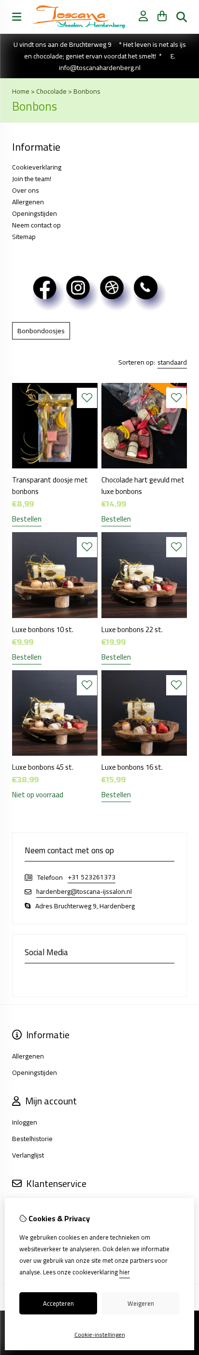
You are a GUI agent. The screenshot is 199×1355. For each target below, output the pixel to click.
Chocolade (51, 91)
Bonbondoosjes (41, 331)
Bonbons (86, 91)
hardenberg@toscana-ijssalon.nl (84, 892)
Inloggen (24, 1122)
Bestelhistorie (32, 1138)
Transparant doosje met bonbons (50, 485)
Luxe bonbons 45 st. (42, 767)
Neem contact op (36, 225)
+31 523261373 (91, 877)
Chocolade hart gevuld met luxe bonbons (143, 485)
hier (124, 1272)
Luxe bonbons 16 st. (132, 767)
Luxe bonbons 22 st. (132, 629)
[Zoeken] (181, 17)
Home (20, 91)
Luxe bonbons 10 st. (42, 629)
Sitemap (24, 236)
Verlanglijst (28, 1155)
